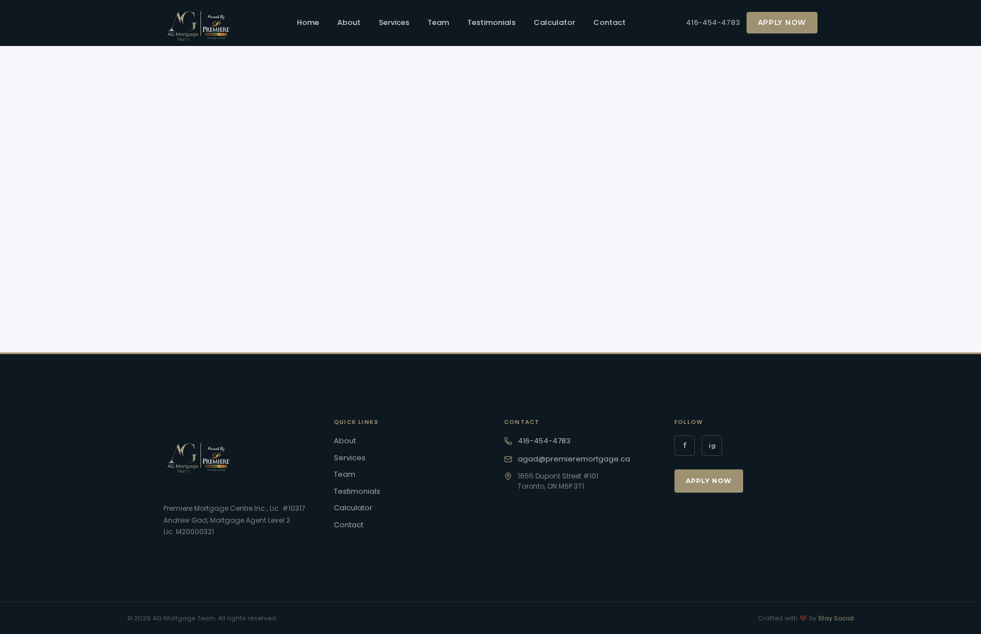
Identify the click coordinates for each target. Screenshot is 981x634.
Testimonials (491, 22)
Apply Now (782, 22)
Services (394, 22)
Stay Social (836, 618)
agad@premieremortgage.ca (574, 459)
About (348, 22)
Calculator (554, 22)
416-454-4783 (713, 22)
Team (438, 22)
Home (308, 22)
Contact (609, 22)
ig (712, 446)
